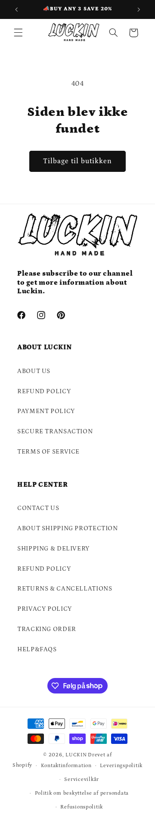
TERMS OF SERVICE (48, 451)
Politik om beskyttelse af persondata (82, 793)
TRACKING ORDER (46, 629)
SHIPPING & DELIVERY (53, 548)
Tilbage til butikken (77, 161)
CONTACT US (38, 508)
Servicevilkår (81, 779)
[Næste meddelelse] (138, 9)
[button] (18, 33)
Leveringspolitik (121, 765)
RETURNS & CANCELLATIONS (64, 588)
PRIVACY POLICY (44, 609)
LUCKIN (76, 755)
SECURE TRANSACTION (55, 431)
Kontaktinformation (66, 765)
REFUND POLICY (44, 391)
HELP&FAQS (37, 649)
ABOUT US (33, 371)
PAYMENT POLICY (46, 411)
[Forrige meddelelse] (16, 9)
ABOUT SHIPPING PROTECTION (67, 528)
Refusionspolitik (81, 807)
